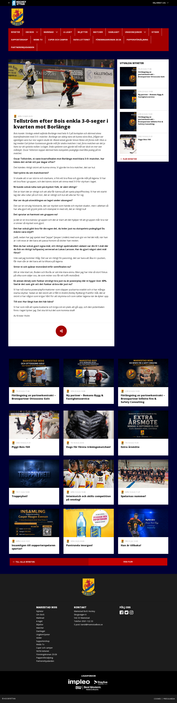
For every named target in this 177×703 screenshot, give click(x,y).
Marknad (49, 32)
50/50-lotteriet (81, 39)
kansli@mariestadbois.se (92, 624)
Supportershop (19, 39)
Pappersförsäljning (137, 39)
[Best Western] (88, 687)
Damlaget (113, 32)
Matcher (98, 32)
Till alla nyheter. (25, 561)
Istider (155, 32)
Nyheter (15, 32)
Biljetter (83, 32)
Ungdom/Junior (133, 32)
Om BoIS (30, 32)
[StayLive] (101, 682)
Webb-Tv (37, 39)
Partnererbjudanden (22, 47)
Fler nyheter (130, 159)
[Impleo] (79, 682)
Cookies (157, 699)
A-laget (67, 32)
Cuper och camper (58, 39)
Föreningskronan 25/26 (108, 39)
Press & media (169, 699)
